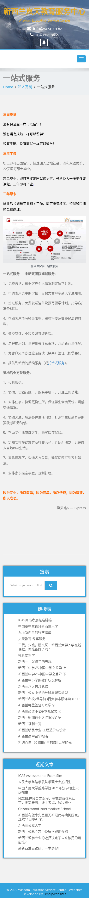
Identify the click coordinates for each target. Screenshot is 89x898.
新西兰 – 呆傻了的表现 (35, 662)
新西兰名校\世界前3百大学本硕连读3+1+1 (49, 699)
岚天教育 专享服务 (32, 639)
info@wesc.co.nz (47, 28)
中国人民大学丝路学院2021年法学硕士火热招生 (48, 790)
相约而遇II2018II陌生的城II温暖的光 (45, 742)
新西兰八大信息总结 (33, 686)
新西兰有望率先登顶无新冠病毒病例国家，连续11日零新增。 (49, 817)
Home (8, 86)
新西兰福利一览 (29, 724)
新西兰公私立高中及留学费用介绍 (43, 832)
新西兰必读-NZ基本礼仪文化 (39, 711)
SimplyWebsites (55, 894)
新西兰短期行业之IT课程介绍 (39, 717)
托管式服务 (56, 363)
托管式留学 (26, 655)
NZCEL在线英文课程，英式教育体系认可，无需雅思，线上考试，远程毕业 (46, 800)
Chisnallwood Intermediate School (44, 809)
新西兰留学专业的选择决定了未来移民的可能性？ (49, 840)
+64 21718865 (47, 34)
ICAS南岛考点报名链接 (35, 620)
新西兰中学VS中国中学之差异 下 (42, 674)
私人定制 (25, 86)
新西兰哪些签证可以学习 (36, 705)
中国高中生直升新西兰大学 (38, 626)
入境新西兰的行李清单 (34, 632)
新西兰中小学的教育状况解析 (39, 680)
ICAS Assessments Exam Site (40, 776)
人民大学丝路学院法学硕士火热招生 (44, 782)
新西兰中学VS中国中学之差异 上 (42, 668)
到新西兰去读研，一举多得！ (39, 848)
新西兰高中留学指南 (33, 736)
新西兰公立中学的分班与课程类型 (43, 693)
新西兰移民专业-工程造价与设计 (42, 730)
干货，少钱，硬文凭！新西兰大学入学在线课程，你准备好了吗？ (49, 647)
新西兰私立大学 (29, 825)
